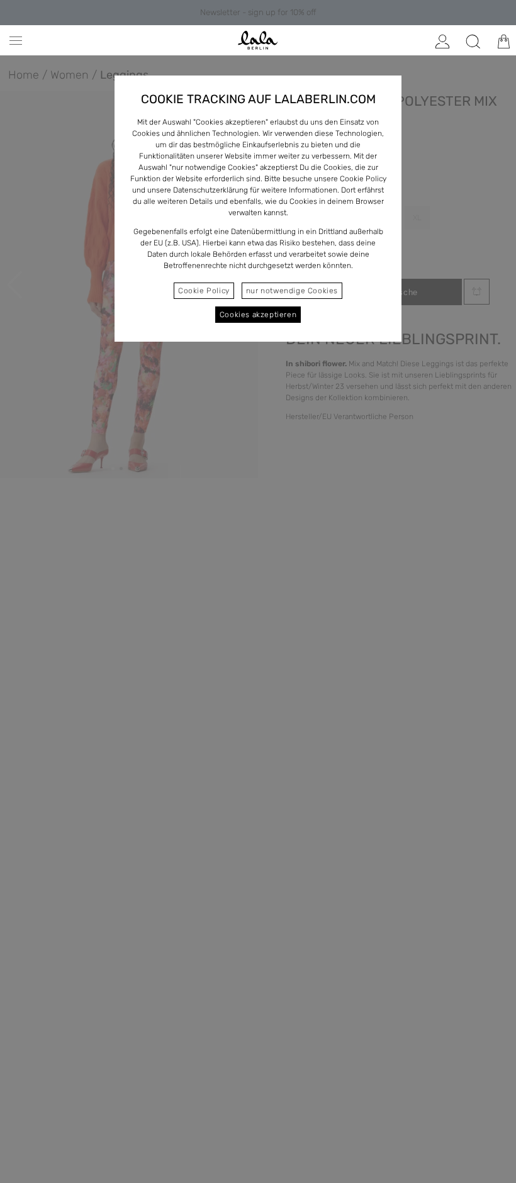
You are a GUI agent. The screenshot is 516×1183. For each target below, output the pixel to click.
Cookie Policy (204, 290)
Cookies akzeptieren (258, 314)
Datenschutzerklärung (210, 190)
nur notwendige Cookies (292, 290)
